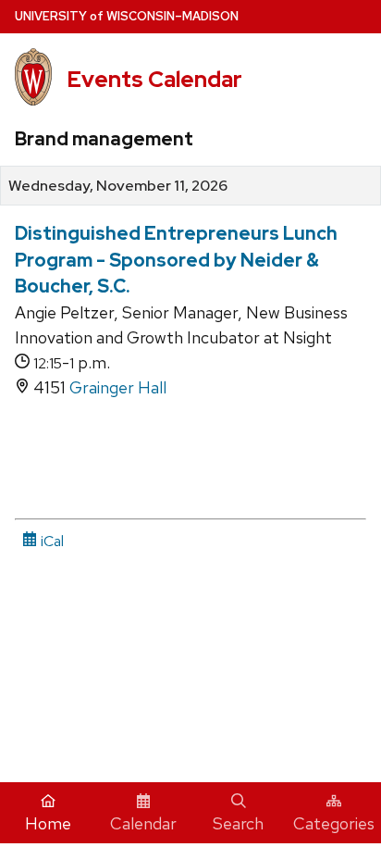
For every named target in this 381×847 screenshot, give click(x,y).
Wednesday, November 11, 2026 (117, 186)
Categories (334, 823)
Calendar (143, 823)
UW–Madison (127, 16)
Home (48, 823)
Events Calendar (154, 79)
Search (238, 823)
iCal (50, 541)
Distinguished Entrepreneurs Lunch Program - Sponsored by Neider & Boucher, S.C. (176, 259)
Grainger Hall (117, 387)
